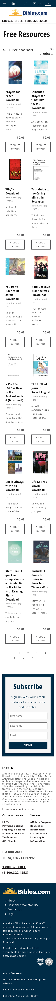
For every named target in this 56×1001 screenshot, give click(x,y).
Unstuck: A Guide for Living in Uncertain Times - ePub (39, 579)
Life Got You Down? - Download (39, 486)
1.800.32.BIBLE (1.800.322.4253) (24, 21)
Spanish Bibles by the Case (19, 989)
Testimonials (10, 837)
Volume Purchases (13, 833)
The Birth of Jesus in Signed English (41, 388)
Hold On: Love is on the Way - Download (40, 291)
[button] (37, 3)
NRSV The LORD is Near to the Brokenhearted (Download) (14, 392)
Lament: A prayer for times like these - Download (38, 100)
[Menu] (4, 3)
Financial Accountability (23, 905)
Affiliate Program (40, 822)
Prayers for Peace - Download (12, 96)
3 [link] (37, 653)
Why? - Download (12, 191)
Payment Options (12, 825)
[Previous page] (10, 653)
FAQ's (5, 822)
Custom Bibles (38, 833)
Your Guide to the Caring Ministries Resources (40, 195)
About (11, 900)
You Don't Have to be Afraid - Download (12, 293)
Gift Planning (10, 841)
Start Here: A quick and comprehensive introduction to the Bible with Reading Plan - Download (14, 585)
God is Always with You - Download (14, 486)
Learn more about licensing (18, 809)
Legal (11, 914)
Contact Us (15, 909)
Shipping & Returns (13, 829)
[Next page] (41, 658)
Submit (28, 745)
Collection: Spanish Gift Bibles (20, 995)
